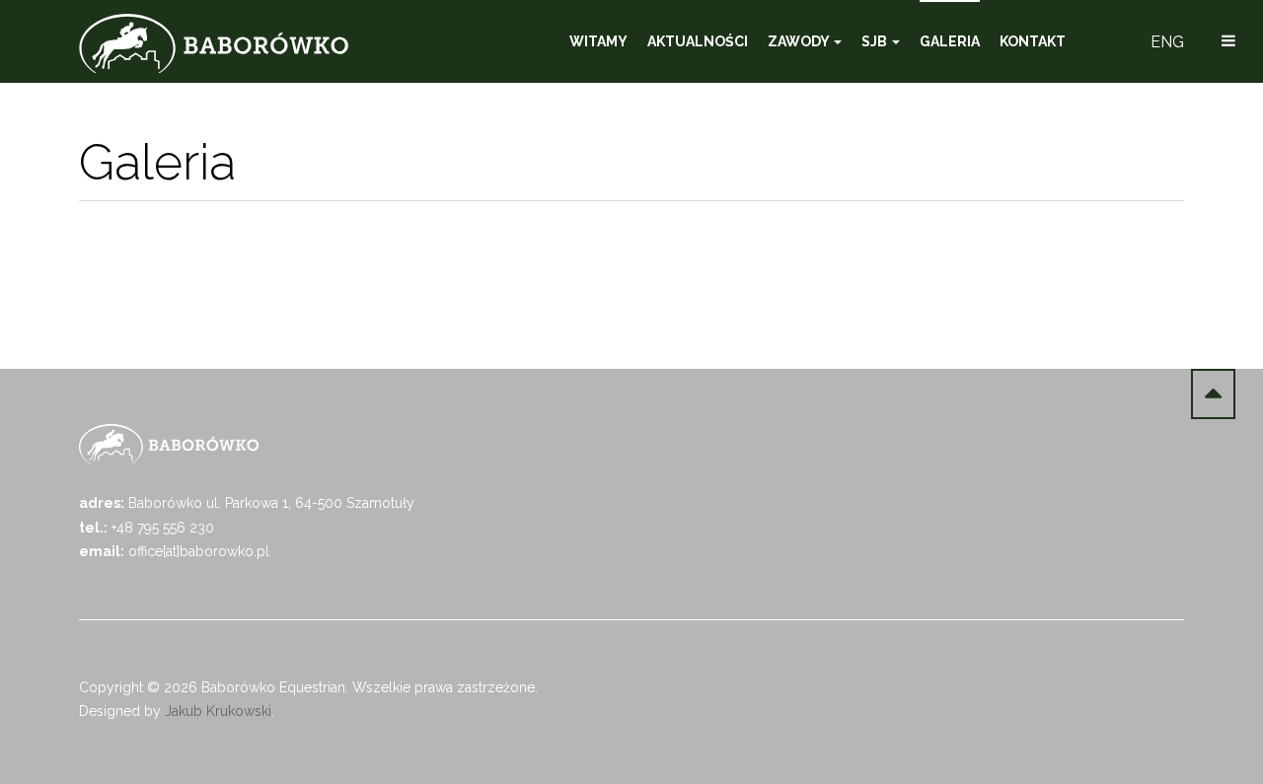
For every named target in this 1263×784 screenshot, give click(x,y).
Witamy (598, 41)
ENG (1167, 42)
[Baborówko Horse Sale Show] (213, 43)
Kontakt (1033, 41)
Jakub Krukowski (218, 711)
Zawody (800, 41)
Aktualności (697, 41)
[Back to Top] (1213, 394)
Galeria (950, 41)
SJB (875, 41)
